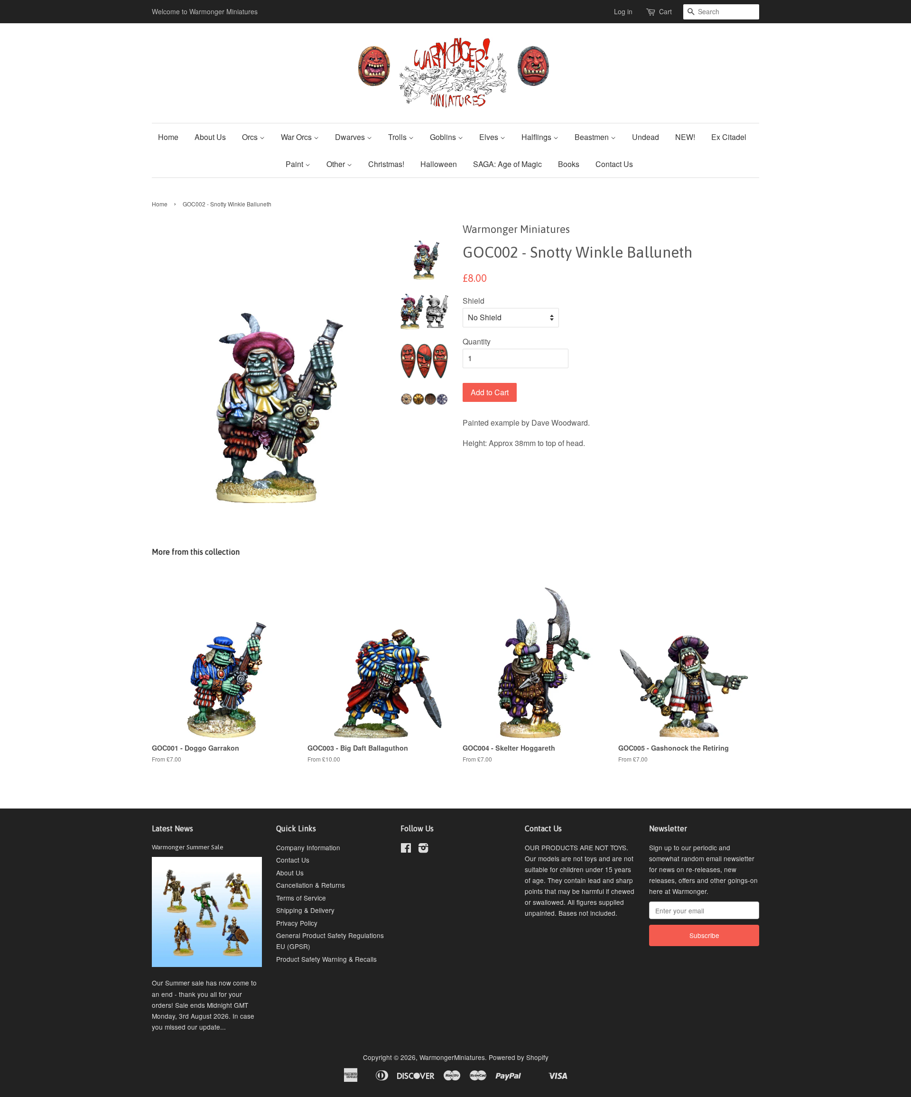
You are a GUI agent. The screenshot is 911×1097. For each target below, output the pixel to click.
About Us (210, 136)
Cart (665, 11)
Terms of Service (301, 897)
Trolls (398, 136)
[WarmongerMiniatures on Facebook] (405, 849)
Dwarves (351, 136)
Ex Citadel (728, 136)
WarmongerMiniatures (452, 1057)
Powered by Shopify (518, 1057)
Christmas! (386, 163)
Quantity (477, 341)
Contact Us (614, 163)
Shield (473, 300)
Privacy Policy (296, 923)
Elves (489, 136)
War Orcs (297, 136)
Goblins (444, 136)
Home (168, 136)
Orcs (251, 136)
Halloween (438, 163)
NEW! (685, 136)
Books (568, 163)
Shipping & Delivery (305, 910)
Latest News (172, 828)
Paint (295, 163)
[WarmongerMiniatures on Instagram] (423, 849)
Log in (623, 11)
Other (336, 163)
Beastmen (593, 136)
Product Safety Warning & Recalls (326, 959)
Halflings (537, 136)
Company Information (308, 847)
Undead (645, 136)
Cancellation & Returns (310, 885)
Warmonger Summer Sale (187, 847)
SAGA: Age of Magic (507, 163)
